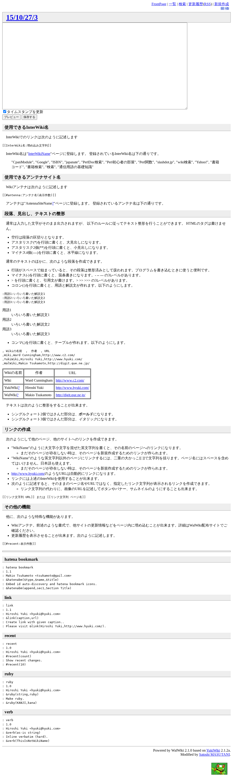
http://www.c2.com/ (70, 380)
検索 (182, 4)
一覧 (172, 4)
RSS (207, 4)
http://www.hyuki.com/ (72, 388)
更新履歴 (195, 4)
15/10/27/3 (22, 17)
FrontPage (159, 4)
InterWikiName (39, 154)
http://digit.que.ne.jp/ (70, 395)
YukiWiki (213, 750)
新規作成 (221, 4)
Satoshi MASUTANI (214, 754)
